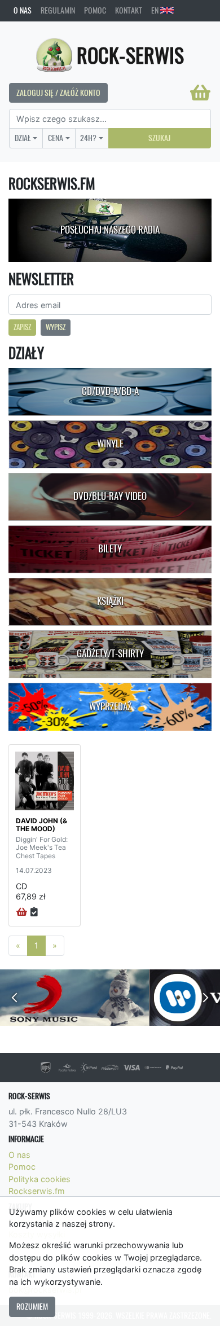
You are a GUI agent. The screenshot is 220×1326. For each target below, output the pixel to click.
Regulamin (58, 10)
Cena (55, 137)
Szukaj (159, 137)
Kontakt (128, 10)
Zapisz (22, 327)
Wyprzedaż (110, 706)
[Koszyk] (200, 92)
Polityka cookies (39, 1179)
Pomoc (95, 10)
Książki (110, 601)
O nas (23, 10)
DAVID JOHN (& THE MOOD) (41, 824)
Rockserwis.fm (36, 1191)
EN (155, 10)
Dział (23, 137)
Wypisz (55, 327)
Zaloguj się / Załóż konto (58, 92)
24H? (88, 137)
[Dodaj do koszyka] (22, 912)
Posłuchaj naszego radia (110, 229)
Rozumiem (32, 1306)
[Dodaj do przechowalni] (34, 912)
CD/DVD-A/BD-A (110, 391)
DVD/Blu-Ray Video (110, 496)
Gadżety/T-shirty (110, 653)
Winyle (110, 443)
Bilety (110, 548)
